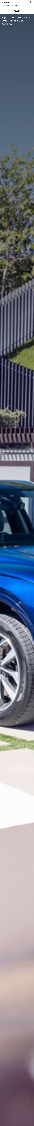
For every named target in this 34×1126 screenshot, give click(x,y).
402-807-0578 (14, 5)
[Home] (17, 11)
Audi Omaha (6, 2)
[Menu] (3, 11)
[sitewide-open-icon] (31, 2)
